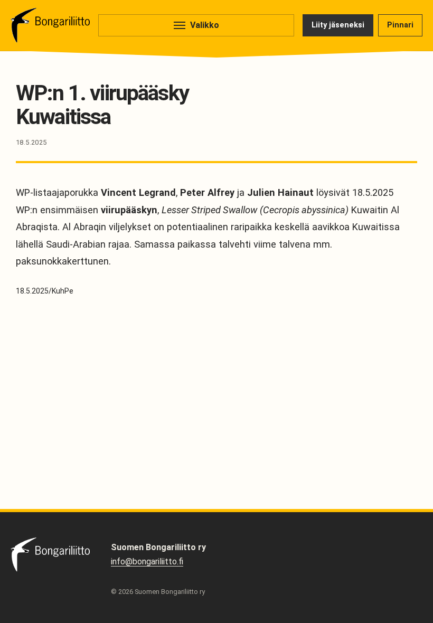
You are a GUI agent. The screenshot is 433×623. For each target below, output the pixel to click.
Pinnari (400, 25)
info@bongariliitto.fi (147, 561)
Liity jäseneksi (338, 25)
